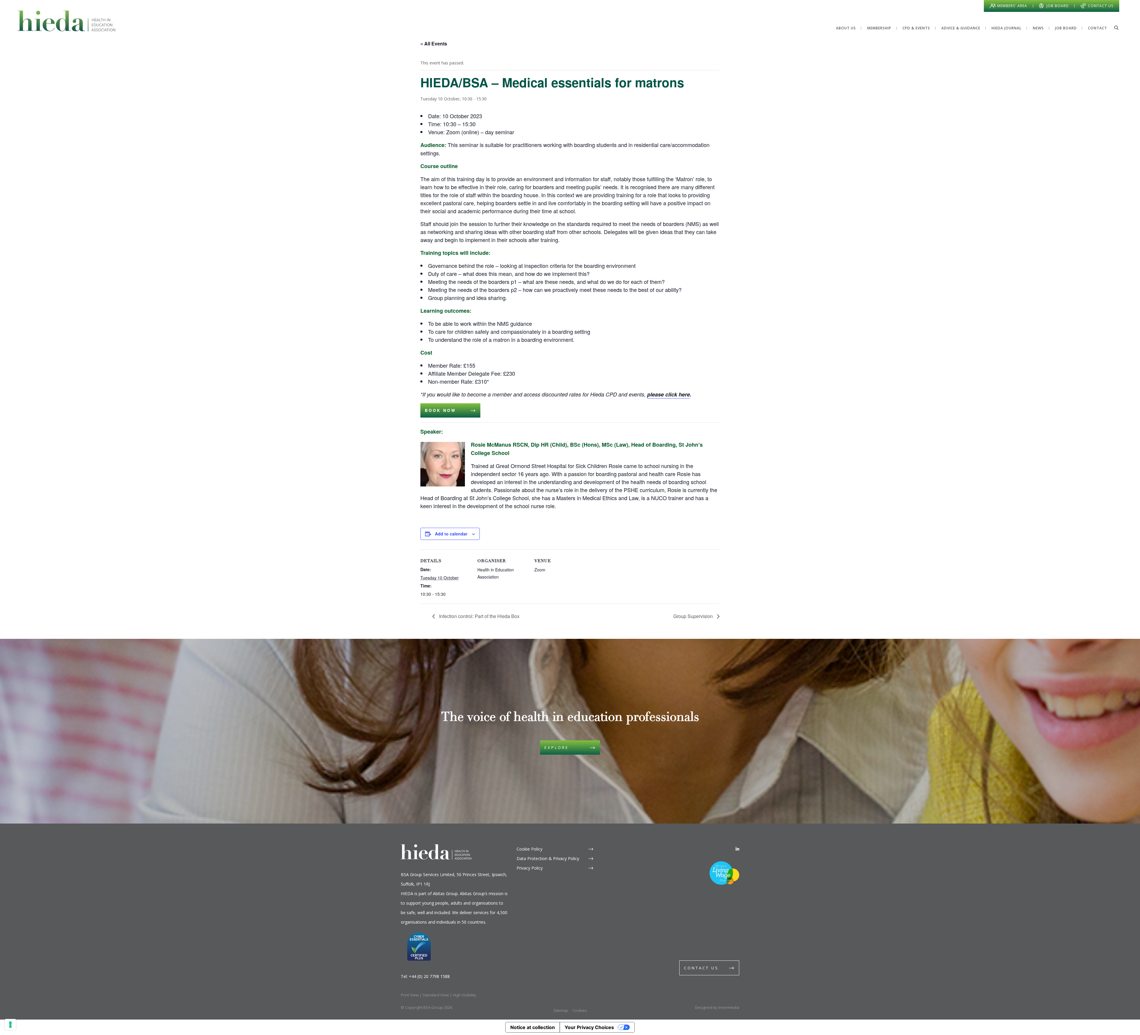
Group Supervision (693, 616)
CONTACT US (701, 968)
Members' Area (1012, 5)
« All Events (433, 43)
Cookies (579, 1010)
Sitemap (560, 1010)
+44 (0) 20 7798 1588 (429, 976)
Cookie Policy (529, 849)
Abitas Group (445, 893)
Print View (410, 995)
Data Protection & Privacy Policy (548, 858)
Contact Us (1100, 5)
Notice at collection (532, 1027)
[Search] (1116, 27)
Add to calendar (451, 534)
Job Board (1057, 5)
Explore (556, 747)
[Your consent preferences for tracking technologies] (10, 1024)
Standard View (435, 995)
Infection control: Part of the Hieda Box (479, 616)
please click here (668, 394)
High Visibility (464, 995)
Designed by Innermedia (717, 1007)
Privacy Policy (530, 868)
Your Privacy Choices (589, 1027)
